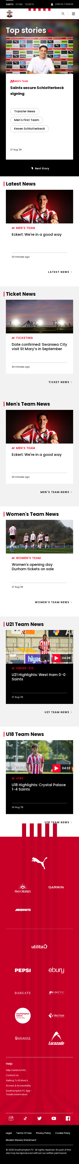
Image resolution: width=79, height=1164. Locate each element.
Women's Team (28, 558)
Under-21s (25, 668)
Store (19, 4)
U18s (20, 778)
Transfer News (24, 111)
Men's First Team (26, 120)
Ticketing (24, 338)
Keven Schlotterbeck (29, 129)
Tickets (29, 4)
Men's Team (21, 81)
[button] (31, 168)
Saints (9, 4)
